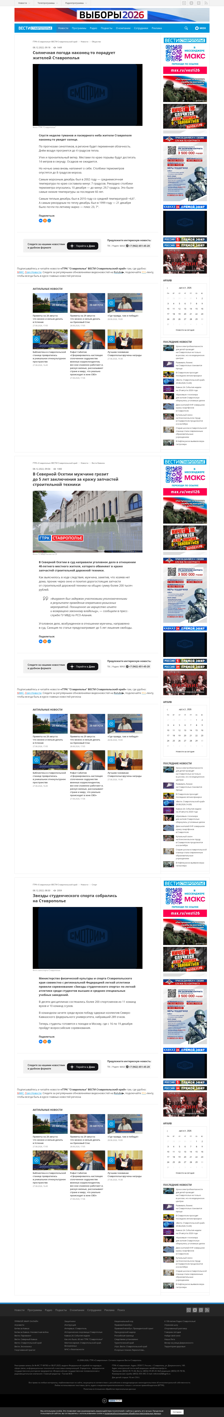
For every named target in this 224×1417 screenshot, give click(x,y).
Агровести (19, 1325)
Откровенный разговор (175, 1328)
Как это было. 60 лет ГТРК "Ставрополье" (83, 1339)
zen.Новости (33, 272)
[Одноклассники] (45, 220)
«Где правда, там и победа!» (123, 315)
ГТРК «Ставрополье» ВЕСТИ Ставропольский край (35, 28)
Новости (19, 1310)
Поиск (186, 28)
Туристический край (124, 1342)
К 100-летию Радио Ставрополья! (180, 1321)
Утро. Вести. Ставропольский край (130, 1346)
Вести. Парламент (22, 1335)
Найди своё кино (172, 1335)
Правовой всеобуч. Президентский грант (133, 1328)
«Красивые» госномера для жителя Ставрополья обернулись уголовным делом (190, 397)
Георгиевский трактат (24, 1350)
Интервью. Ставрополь (75, 1328)
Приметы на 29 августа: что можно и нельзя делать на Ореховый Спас (85, 319)
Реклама (109, 1310)
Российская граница (124, 1335)
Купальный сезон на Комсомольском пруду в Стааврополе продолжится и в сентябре (189, 419)
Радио (48, 1310)
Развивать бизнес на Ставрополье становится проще (189, 365)
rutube (198, 3)
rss (206, 3)
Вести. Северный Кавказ (25, 1339)
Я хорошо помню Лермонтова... (129, 1350)
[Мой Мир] (49, 220)
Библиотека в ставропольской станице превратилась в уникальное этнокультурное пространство (49, 357)
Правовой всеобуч (123, 1325)
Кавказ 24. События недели (77, 1335)
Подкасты (61, 1310)
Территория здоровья (174, 1346)
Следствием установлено (126, 1339)
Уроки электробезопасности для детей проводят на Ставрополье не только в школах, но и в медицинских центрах (190, 352)
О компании (77, 1310)
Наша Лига (169, 1339)
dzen (191, 3)
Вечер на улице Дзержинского (178, 1342)
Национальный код (123, 1321)
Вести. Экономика (23, 1346)
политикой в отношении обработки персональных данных (133, 1413)
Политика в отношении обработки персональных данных (110, 1389)
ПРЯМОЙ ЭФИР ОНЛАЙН (26, 1321)
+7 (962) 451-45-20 (139, 245)
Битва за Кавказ (21, 1328)
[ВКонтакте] (41, 220)
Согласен (177, 1412)
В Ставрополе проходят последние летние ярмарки (189, 374)
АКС (20, 272)
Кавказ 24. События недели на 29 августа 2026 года (188, 389)
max (184, 3)
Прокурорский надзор (125, 1332)
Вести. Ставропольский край (28, 1342)
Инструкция (70, 1325)
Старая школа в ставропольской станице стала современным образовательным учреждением (191, 432)
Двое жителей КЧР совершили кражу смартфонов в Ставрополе (190, 407)
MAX (200, 28)
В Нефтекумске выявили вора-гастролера (190, 443)
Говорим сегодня (172, 1332)
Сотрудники (94, 1310)
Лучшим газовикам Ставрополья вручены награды (125, 354)
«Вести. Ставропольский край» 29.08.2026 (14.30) (190, 381)
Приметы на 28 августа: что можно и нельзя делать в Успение (48, 319)
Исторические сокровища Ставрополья (83, 1332)
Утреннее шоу (171, 1325)
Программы (35, 1310)
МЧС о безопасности (74, 1349)
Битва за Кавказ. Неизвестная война (31, 1332)
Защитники (69, 1321)
